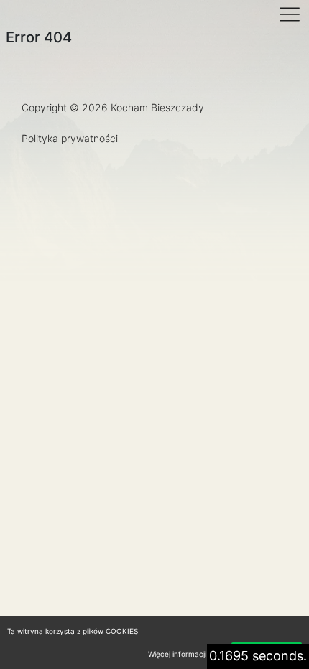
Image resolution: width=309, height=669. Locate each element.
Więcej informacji (177, 654)
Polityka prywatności (70, 138)
